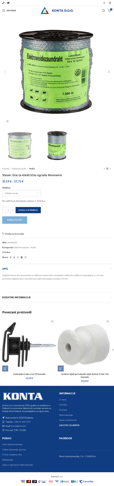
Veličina (6, 187)
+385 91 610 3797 (22, 422)
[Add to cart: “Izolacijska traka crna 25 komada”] (5, 368)
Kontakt (63, 404)
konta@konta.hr (18, 426)
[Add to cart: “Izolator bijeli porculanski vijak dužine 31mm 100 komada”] (61, 368)
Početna (6, 168)
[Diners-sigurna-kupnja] (74, 481)
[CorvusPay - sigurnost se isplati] (86, 481)
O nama (62, 399)
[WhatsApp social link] (18, 257)
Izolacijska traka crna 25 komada (29, 374)
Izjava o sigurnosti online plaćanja (17, 464)
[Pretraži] (104, 10)
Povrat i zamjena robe (12, 454)
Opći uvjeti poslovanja (12, 444)
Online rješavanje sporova (14, 449)
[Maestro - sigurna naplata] (34, 481)
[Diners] (64, 481)
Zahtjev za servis (69, 425)
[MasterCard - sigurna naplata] (29, 481)
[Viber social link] (25, 257)
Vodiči (32, 168)
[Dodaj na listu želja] (52, 321)
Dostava (63, 410)
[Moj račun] (104, 3)
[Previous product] (104, 168)
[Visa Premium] (42, 481)
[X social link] (14, 257)
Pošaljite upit (14, 220)
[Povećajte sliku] (7, 121)
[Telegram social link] (22, 257)
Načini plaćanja (66, 415)
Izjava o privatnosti (68, 420)
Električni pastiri (19, 168)
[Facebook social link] (110, 3)
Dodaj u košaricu (28, 210)
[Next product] (110, 168)
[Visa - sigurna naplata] (23, 481)
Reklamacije (7, 459)
